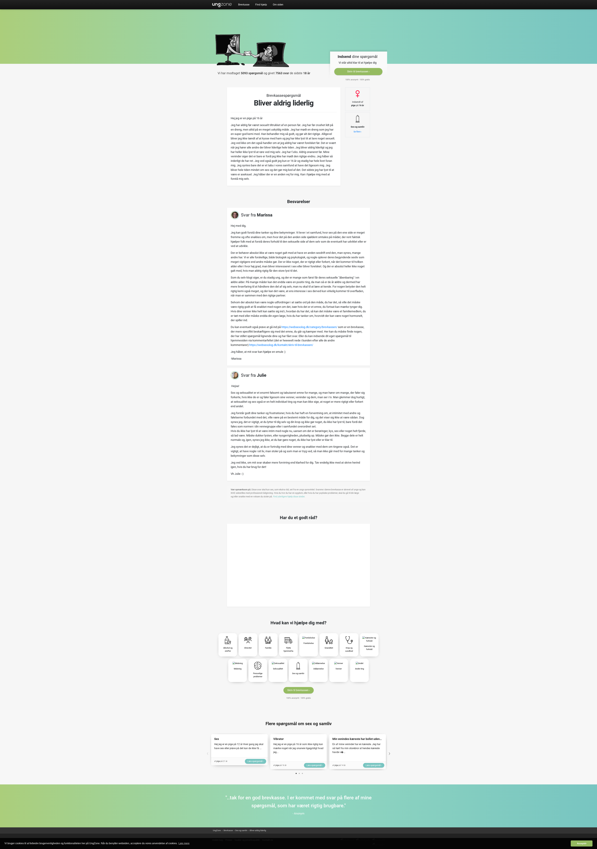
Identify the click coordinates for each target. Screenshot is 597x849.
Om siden (278, 4)
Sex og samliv (298, 673)
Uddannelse (318, 669)
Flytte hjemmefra (288, 649)
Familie (268, 648)
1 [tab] (296, 772)
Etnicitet (248, 648)
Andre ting (359, 669)
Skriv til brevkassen (357, 71)
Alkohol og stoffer (227, 649)
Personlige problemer (257, 675)
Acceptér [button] (581, 843)
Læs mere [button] (184, 843)
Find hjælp (261, 4)
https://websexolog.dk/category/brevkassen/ (309, 327)
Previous (207, 751)
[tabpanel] (239, 750)
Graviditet (329, 648)
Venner (339, 669)
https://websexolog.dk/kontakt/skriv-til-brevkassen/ (281, 345)
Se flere (357, 131)
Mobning (237, 669)
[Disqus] (298, 564)
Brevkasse (243, 4)
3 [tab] (302, 772)
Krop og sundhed (349, 649)
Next (389, 751)
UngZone (222, 4)
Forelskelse (308, 643)
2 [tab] (299, 772)
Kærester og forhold (369, 647)
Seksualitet (278, 669)
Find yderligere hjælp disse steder (289, 496)
